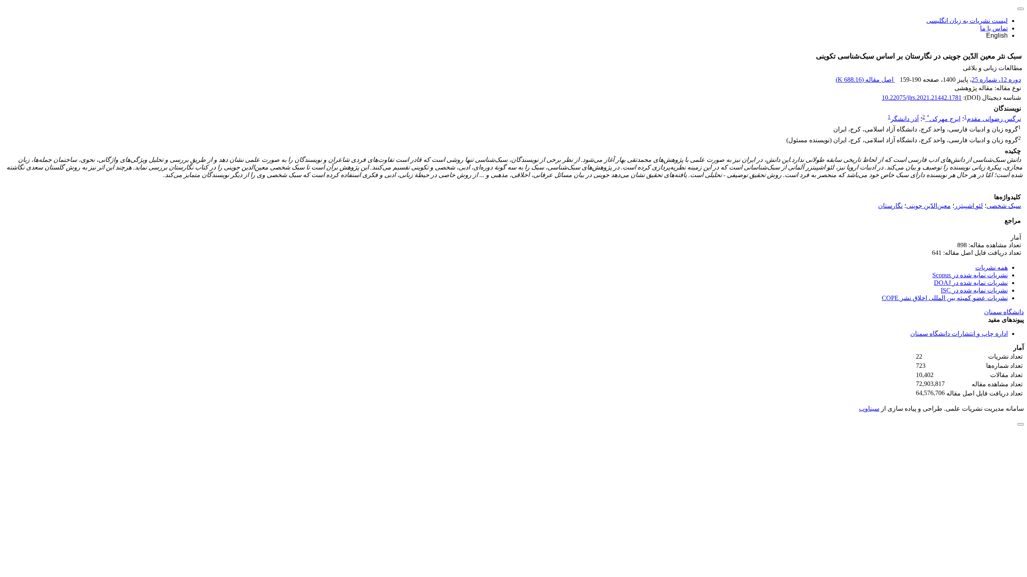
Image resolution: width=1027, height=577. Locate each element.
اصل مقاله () (865, 79)
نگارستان (890, 205)
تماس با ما (994, 28)
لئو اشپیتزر (968, 205)
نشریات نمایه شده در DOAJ (971, 282)
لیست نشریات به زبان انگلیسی (967, 20)
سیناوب (869, 408)
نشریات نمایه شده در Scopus (970, 275)
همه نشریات (991, 267)
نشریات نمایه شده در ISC (974, 290)
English (997, 35)
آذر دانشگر (905, 118)
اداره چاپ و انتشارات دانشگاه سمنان (959, 333)
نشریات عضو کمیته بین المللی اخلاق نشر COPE (945, 298)
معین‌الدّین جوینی (928, 205)
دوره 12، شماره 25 (996, 79)
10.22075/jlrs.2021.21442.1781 (922, 97)
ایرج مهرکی (943, 118)
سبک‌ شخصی (1003, 205)
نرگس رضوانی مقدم (994, 118)
